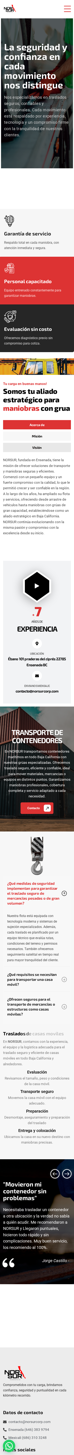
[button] (55, 1173)
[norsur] (9, 8)
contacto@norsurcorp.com (37, 691)
